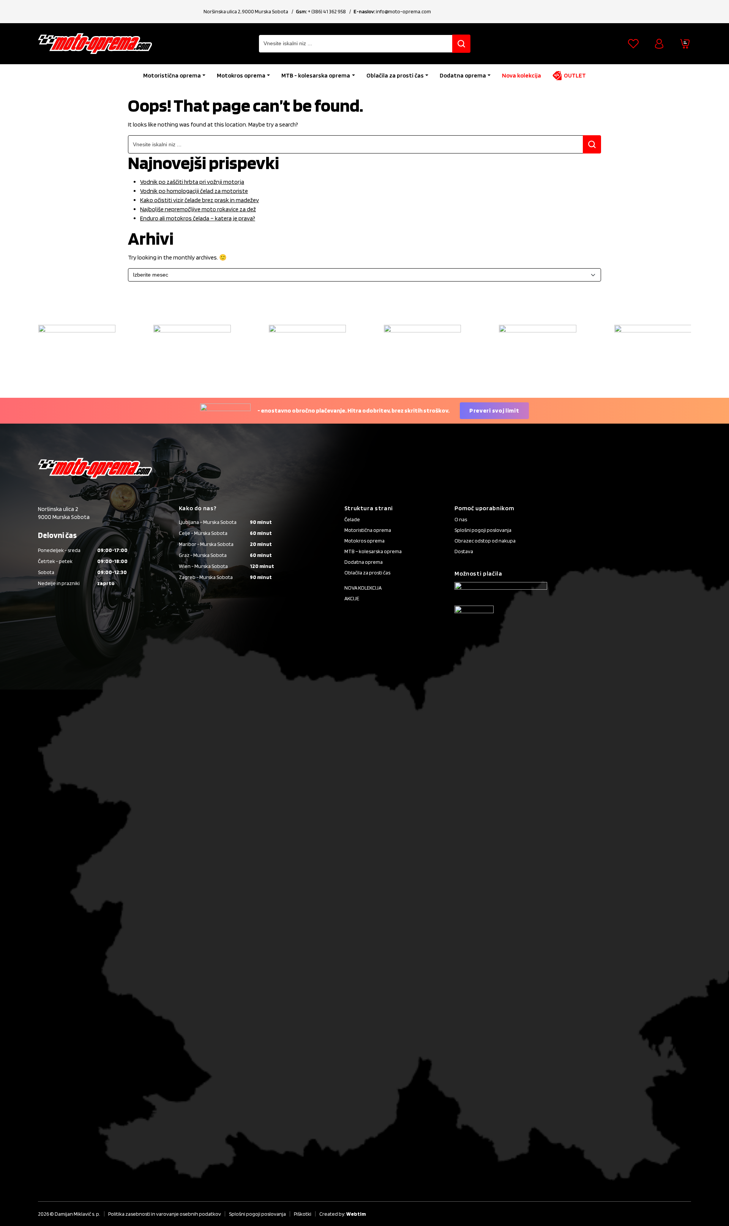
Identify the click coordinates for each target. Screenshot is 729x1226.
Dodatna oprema (463, 75)
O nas (460, 519)
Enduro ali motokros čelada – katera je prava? (197, 218)
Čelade (352, 519)
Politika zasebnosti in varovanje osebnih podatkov (164, 1214)
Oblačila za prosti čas (395, 75)
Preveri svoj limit (494, 410)
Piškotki (302, 1214)
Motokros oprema (241, 75)
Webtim (356, 1214)
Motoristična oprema (172, 75)
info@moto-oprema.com (403, 11)
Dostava (463, 551)
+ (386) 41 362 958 (327, 11)
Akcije (351, 598)
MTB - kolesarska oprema (315, 75)
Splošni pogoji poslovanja (482, 530)
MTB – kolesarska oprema (373, 551)
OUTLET (575, 75)
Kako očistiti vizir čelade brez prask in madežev (199, 200)
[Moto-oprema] (95, 43)
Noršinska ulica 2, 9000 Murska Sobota (246, 11)
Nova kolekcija (521, 75)
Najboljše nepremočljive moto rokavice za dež (198, 209)
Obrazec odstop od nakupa (485, 541)
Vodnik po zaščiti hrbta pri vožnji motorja (192, 181)
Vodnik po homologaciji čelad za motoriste (194, 191)
